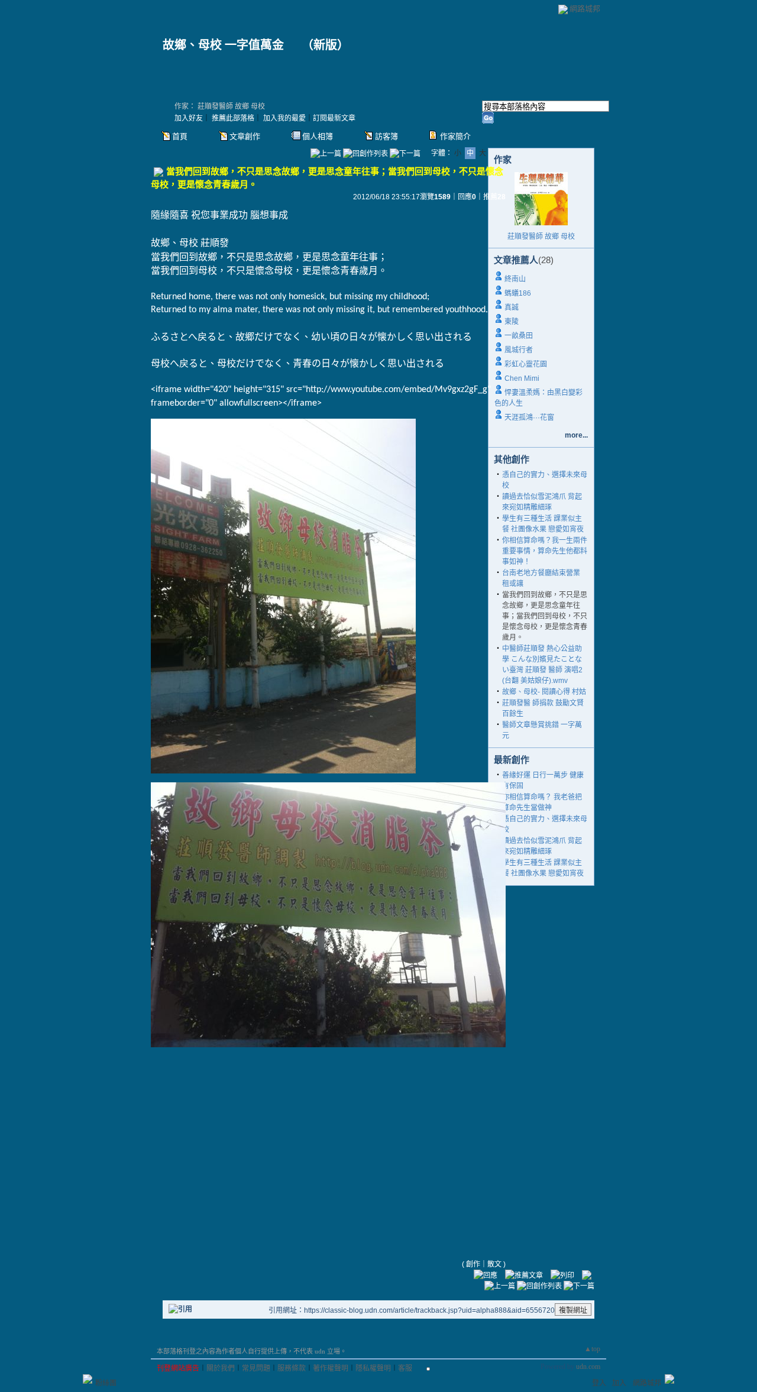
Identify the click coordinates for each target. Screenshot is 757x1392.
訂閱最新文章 (334, 118)
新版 (325, 44)
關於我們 (220, 1368)
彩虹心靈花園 (525, 364)
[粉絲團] (87, 1379)
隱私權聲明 (373, 1368)
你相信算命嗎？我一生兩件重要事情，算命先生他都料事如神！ (544, 551)
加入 (619, 1383)
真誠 (511, 307)
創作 (473, 1264)
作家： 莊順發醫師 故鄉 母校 (219, 106)
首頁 (179, 136)
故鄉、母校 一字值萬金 (229, 44)
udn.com (588, 1366)
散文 (494, 1264)
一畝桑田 (518, 336)
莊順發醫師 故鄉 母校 (541, 236)
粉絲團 (106, 1383)
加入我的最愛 (284, 118)
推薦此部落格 (233, 118)
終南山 (515, 279)
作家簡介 (455, 136)
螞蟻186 (517, 293)
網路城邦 (585, 8)
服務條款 (291, 1368)
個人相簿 (317, 136)
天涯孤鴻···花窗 (529, 417)
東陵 (511, 322)
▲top (592, 1349)
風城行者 (518, 350)
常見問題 (256, 1368)
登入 (599, 1383)
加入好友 (188, 118)
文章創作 (244, 136)
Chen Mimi (521, 378)
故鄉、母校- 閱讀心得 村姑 (544, 692)
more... (576, 435)
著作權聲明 (330, 1368)
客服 (405, 1368)
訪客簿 (386, 136)
